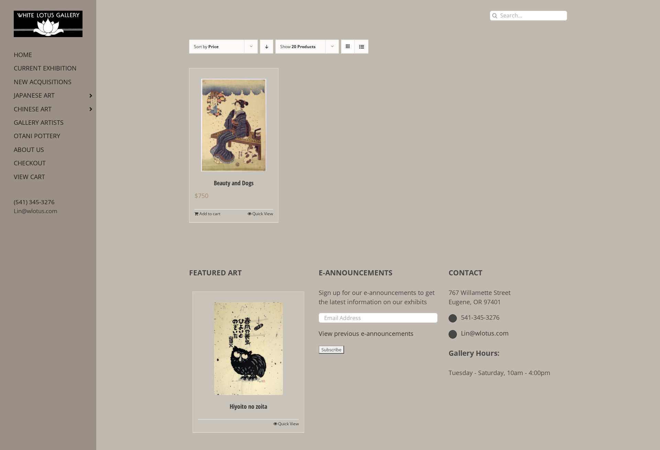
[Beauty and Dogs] (233, 120)
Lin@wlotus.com (35, 211)
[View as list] (361, 46)
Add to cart (209, 214)
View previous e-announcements (366, 333)
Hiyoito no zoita (248, 406)
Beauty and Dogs (234, 183)
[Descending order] (266, 47)
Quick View (262, 214)
